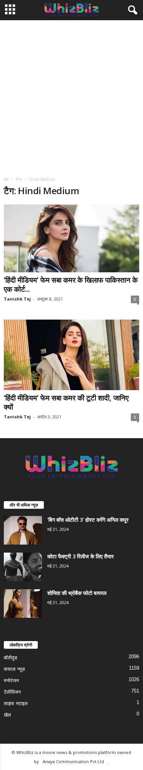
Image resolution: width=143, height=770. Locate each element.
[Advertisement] (71, 95)
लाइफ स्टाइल (16, 703)
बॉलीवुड (10, 658)
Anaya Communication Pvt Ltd (73, 761)
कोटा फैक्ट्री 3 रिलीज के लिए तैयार (80, 556)
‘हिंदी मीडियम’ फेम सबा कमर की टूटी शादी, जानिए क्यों (66, 402)
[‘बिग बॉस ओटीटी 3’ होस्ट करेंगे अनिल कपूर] (23, 530)
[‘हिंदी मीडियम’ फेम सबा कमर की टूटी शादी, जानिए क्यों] (71, 355)
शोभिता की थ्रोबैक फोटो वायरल (76, 592)
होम (6, 179)
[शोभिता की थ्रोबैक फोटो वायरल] (23, 603)
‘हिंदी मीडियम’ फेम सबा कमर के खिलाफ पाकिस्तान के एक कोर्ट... (71, 284)
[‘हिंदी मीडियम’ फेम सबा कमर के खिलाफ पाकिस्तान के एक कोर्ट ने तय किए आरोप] (71, 238)
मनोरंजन (11, 680)
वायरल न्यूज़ (14, 669)
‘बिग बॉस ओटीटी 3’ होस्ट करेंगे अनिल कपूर (88, 519)
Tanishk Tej (17, 299)
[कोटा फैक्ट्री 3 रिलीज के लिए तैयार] (23, 567)
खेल (7, 715)
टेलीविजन (12, 692)
